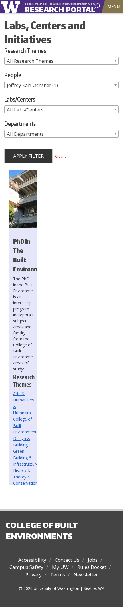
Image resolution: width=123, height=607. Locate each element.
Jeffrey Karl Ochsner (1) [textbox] (32, 85)
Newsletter (86, 574)
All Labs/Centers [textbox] (25, 109)
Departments (20, 123)
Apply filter (28, 156)
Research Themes (25, 50)
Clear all (61, 156)
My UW (60, 567)
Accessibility (32, 560)
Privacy (33, 574)
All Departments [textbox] (25, 134)
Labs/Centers (19, 99)
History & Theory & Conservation (25, 477)
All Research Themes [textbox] (30, 61)
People (12, 75)
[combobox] (61, 61)
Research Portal (51, 6)
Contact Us (67, 560)
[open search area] (97, 6)
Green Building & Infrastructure (25, 457)
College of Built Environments (41, 531)
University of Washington (11, 6)
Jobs (93, 560)
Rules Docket (91, 567)
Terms (57, 574)
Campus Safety (26, 567)
